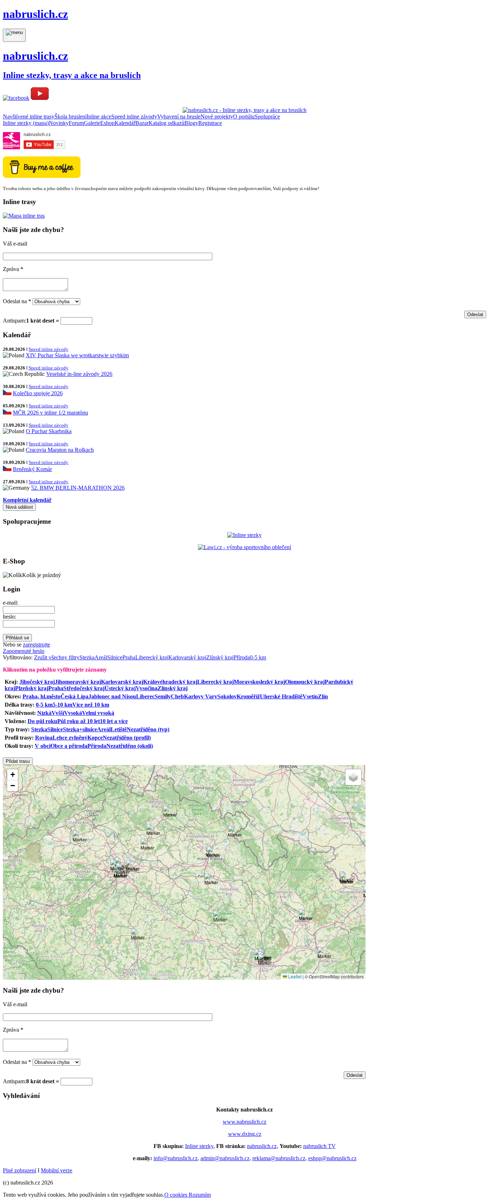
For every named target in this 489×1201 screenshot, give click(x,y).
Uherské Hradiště (281, 696)
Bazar (142, 123)
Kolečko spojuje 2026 (38, 393)
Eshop (107, 123)
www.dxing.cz (244, 1134)
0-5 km (258, 657)
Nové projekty (216, 116)
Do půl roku (42, 721)
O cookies (176, 1195)
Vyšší (58, 713)
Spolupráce (267, 116)
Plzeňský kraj (31, 688)
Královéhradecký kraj (170, 682)
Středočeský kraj (84, 688)
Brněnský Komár (32, 469)
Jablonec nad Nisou (112, 696)
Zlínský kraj (219, 657)
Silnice (114, 657)
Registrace (210, 123)
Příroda (241, 657)
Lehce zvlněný (70, 738)
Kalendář (125, 123)
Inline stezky (199, 1146)
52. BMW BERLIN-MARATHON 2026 (78, 488)
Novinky (59, 123)
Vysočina (147, 688)
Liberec (145, 696)
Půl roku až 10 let (78, 721)
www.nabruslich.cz (244, 1122)
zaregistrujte (36, 644)
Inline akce (99, 116)
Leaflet (294, 976)
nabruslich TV (319, 1146)
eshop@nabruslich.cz (332, 1158)
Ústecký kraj (120, 688)
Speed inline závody (134, 116)
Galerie (92, 123)
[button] (120, 873)
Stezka (87, 657)
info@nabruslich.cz (176, 1158)
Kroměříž (248, 696)
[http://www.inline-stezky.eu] (244, 535)
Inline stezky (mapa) (26, 123)
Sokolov (227, 696)
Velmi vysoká (98, 713)
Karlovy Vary (200, 696)
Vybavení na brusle (178, 116)
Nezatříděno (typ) (148, 729)
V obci (42, 746)
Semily (163, 696)
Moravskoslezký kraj (259, 682)
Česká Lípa (74, 696)
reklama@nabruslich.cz (278, 1158)
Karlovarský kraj (187, 657)
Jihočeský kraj (37, 682)
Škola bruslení (70, 116)
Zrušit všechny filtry (56, 657)
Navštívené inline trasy (28, 116)
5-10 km (62, 705)
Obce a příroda (68, 746)
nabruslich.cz (262, 1146)
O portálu (244, 116)
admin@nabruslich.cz (225, 1158)
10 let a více (114, 721)
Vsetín (310, 696)
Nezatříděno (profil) (127, 738)
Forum (76, 123)
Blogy (191, 123)
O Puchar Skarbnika (49, 431)
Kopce (95, 738)
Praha (128, 657)
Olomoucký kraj (305, 682)
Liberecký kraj (151, 657)
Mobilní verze (56, 1170)
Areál (101, 657)
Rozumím (200, 1195)
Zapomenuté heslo (23, 651)
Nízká (44, 713)
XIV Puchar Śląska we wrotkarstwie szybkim (77, 355)
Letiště (119, 729)
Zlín (323, 696)
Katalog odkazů (166, 123)
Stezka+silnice (80, 729)
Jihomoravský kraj (78, 682)
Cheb (177, 696)
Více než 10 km (90, 705)
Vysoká (73, 713)
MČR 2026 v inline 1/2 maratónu (50, 413)
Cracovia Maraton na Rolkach (60, 450)
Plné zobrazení (19, 1170)
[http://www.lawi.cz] (244, 547)
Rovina (44, 738)
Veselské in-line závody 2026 (79, 374)
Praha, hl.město (41, 696)
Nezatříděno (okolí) (129, 746)
